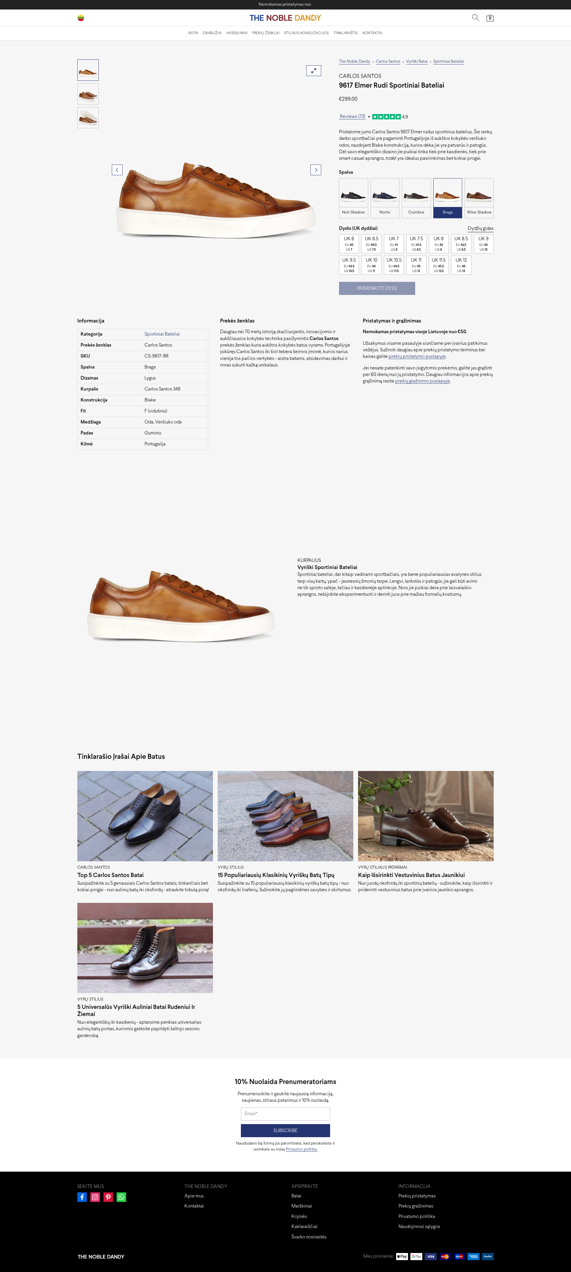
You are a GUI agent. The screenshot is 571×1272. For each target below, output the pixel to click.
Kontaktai (373, 33)
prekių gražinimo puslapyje (422, 381)
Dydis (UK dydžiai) (358, 228)
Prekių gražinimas (416, 1206)
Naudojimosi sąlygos (419, 1226)
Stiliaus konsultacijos (306, 33)
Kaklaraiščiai (304, 1226)
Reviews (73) (352, 116)
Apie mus (194, 1196)
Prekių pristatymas (417, 1196)
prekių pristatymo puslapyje (417, 356)
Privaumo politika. (302, 1149)
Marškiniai (301, 1206)
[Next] (315, 170)
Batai (193, 33)
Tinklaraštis (346, 33)
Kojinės (299, 1216)
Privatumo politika (417, 1216)
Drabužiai (212, 33)
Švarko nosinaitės (309, 1237)
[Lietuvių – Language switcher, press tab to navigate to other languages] (83, 18)
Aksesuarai (236, 33)
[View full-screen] (313, 70)
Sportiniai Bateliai (162, 334)
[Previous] (117, 170)
